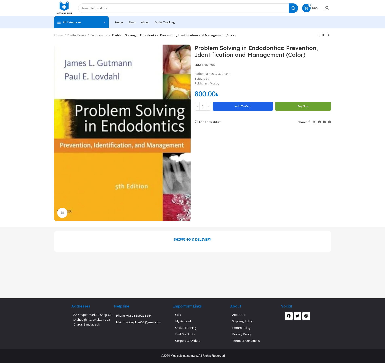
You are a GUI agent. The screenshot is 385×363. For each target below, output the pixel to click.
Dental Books (76, 35)
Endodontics (99, 35)
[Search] (293, 8)
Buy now (303, 106)
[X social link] (314, 122)
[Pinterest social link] (319, 122)
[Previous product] (318, 35)
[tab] (192, 239)
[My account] (327, 8)
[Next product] (328, 35)
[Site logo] (64, 8)
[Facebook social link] (309, 122)
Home (58, 35)
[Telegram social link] (329, 122)
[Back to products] (323, 35)
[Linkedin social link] (324, 122)
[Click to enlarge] (62, 213)
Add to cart (243, 106)
